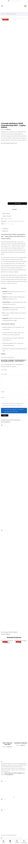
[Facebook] (6, 223)
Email (2, 397)
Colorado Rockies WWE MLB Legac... (11, 420)
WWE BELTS (21, 221)
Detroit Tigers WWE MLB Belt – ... (10, 632)
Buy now (14, 209)
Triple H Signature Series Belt (7, 743)
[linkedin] (11, 223)
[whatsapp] (12, 223)
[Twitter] (4, 223)
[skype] (13, 223)
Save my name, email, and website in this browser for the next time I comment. (12, 404)
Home (2, 14)
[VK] (7, 223)
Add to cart (18, 203)
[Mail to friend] (9, 223)
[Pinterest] (8, 223)
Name (3, 391)
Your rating (4, 369)
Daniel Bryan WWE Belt (20, 743)
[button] (4, 760)
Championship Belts (11, 14)
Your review (4, 374)
